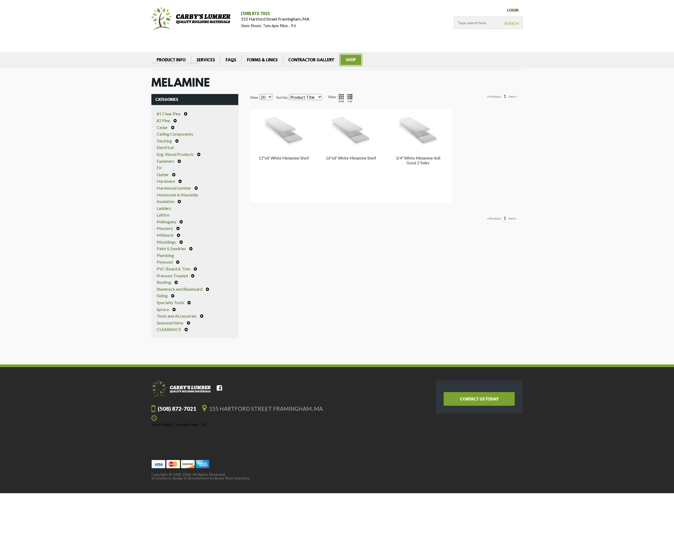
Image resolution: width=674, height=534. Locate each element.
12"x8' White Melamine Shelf (284, 158)
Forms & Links (262, 60)
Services (205, 60)
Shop (351, 59)
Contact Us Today (479, 399)
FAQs (231, 60)
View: (254, 97)
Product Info (171, 60)
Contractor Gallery (311, 60)
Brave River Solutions (232, 478)
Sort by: (282, 97)
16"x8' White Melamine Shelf (351, 158)
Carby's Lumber (190, 19)
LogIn (513, 10)
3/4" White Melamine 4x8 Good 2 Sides (418, 160)
